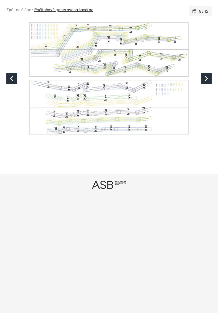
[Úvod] (109, 185)
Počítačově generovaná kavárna (63, 9)
